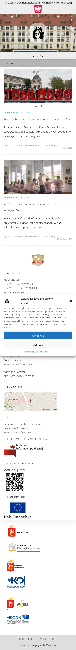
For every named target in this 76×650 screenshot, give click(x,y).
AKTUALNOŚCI (11, 279)
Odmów (38, 345)
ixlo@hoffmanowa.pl (21, 364)
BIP (28, 639)
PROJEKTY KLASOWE (14, 292)
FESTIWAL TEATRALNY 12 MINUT (20, 288)
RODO (21, 639)
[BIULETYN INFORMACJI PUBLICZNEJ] (23, 450)
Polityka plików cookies (36, 351)
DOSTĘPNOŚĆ (39, 639)
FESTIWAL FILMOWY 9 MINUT (19, 284)
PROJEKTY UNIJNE (17, 497)
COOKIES (53, 639)
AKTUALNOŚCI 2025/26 (17, 112)
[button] (70, 301)
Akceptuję (38, 335)
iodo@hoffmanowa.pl (22, 432)
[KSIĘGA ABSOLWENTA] (14, 479)
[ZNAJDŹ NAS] (30, 400)
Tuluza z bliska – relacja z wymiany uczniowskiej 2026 (38, 119)
